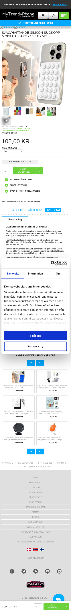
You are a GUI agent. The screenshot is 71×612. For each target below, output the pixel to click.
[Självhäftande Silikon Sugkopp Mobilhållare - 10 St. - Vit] (34, 105)
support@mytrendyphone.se (35, 466)
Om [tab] (58, 273)
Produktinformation (20, 162)
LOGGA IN (35, 487)
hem (35, 477)
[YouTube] (47, 571)
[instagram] (59, 571)
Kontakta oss (35, 522)
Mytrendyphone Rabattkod (35, 532)
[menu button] (43, 15)
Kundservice (35, 482)
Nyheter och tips (36, 527)
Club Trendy (35, 502)
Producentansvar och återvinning (35, 541)
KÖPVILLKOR (35, 537)
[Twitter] (23, 571)
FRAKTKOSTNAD (9, 133)
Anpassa (33, 346)
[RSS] (35, 571)
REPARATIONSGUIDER (35, 507)
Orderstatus (35, 497)
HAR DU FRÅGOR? (35, 209)
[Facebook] (12, 571)
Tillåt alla (35, 335)
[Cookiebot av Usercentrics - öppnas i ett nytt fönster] (51, 263)
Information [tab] (35, 273)
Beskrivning (15, 219)
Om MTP (35, 512)
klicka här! (60, 4)
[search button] (53, 15)
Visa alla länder (35, 558)
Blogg (35, 517)
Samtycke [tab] (13, 273)
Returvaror (35, 492)
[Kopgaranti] (35, 587)
